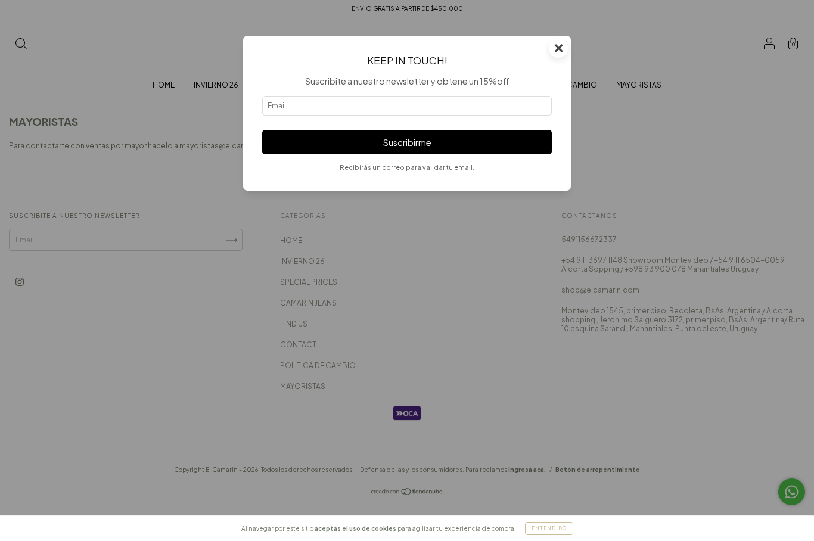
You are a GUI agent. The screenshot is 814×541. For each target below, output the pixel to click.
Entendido (549, 528)
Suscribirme (407, 142)
